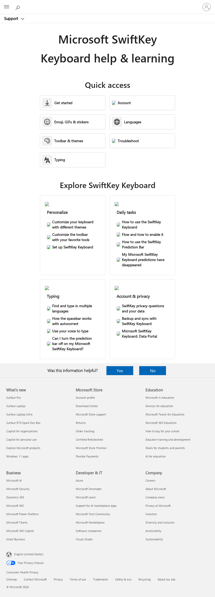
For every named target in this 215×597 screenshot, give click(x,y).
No (152, 370)
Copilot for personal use (21, 439)
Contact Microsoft (35, 579)
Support (11, 18)
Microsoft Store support (91, 414)
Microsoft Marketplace (90, 522)
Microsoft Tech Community (93, 514)
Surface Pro (13, 397)
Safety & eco (123, 579)
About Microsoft (156, 489)
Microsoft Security (17, 489)
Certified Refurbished (89, 439)
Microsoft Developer (89, 489)
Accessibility (153, 531)
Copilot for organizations (22, 431)
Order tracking (85, 431)
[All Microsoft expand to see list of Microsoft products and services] (6, 7)
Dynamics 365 (15, 497)
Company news (155, 497)
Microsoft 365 (15, 506)
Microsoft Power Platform (22, 514)
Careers (150, 480)
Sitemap (11, 579)
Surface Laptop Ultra (19, 414)
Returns (81, 423)
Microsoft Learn (86, 497)
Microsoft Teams (17, 522)
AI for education (156, 456)
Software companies (88, 531)
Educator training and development (168, 439)
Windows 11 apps (17, 456)
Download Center (87, 406)
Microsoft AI (14, 480)
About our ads (166, 579)
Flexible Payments (87, 456)
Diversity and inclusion (160, 522)
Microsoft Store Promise (91, 448)
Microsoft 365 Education (161, 423)
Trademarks (100, 579)
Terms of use (78, 579)
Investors (151, 514)
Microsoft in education (160, 397)
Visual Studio (84, 539)
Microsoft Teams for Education (165, 414)
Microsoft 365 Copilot (20, 531)
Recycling (144, 579)
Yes (120, 370)
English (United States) (28, 554)
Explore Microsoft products (23, 448)
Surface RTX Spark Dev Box (23, 423)
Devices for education (159, 406)
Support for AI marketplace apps (96, 506)
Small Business (15, 539)
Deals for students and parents (165, 448)
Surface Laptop (15, 406)
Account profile (85, 397)
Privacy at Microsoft (158, 506)
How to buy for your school (162, 431)
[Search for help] (18, 7)
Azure (79, 480)
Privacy (58, 579)
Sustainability (154, 539)
